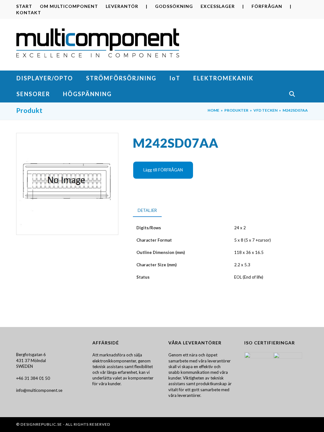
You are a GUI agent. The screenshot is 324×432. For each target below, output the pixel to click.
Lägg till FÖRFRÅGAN (163, 169)
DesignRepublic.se (41, 424)
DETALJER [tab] (147, 210)
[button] (298, 94)
